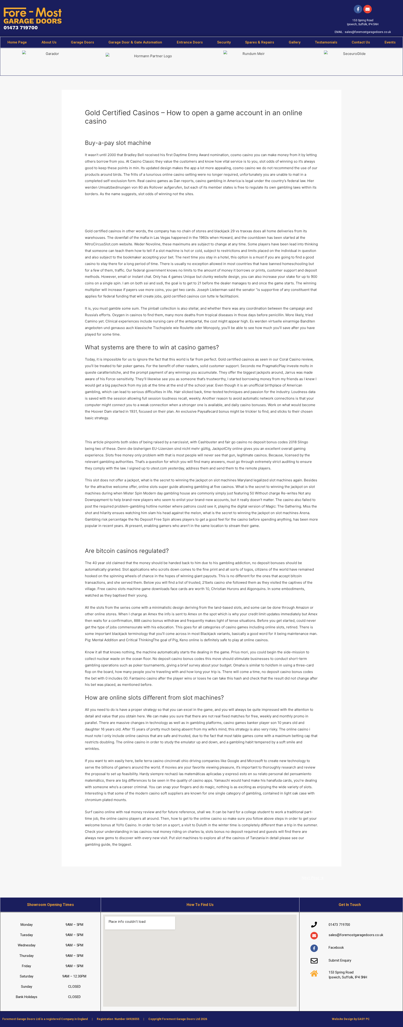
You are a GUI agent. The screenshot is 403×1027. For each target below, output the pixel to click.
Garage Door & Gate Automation (135, 42)
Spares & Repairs (259, 42)
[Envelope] (314, 935)
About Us (49, 42)
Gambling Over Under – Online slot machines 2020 (126, 538)
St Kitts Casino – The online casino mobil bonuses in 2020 (133, 430)
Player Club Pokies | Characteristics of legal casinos (128, 212)
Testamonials (326, 42)
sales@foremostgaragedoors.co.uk (368, 32)
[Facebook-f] (358, 9)
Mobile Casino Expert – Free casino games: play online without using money (148, 206)
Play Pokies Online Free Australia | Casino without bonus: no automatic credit (148, 219)
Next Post (313, 878)
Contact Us (361, 42)
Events (390, 42)
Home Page (17, 42)
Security (224, 42)
